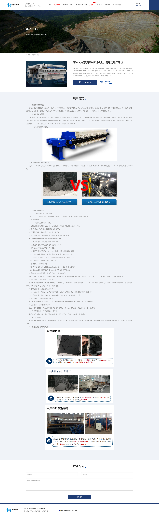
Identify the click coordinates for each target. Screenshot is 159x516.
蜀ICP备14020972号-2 (52, 511)
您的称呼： (30, 474)
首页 (50, 4)
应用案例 (107, 4)
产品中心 (92, 3)
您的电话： (85, 474)
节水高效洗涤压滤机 (81, 4)
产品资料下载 (85, 82)
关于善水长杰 (117, 4)
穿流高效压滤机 (67, 4)
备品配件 (99, 4)
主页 (29, 55)
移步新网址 (57, 4)
